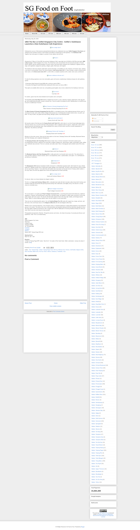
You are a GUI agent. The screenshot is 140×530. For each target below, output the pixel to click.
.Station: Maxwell (95, 341)
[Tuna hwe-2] (55, 91)
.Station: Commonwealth (97, 235)
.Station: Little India (96, 317)
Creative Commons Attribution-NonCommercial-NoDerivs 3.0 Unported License (103, 515)
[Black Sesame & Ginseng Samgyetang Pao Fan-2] (55, 106)
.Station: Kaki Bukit (96, 291)
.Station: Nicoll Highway (97, 354)
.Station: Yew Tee (95, 476)
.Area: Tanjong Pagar (33, 249)
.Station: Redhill (95, 397)
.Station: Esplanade (96, 248)
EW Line (58, 33)
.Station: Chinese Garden (97, 221)
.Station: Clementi (95, 232)
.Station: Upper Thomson (97, 469)
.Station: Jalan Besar (96, 283)
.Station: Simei (95, 415)
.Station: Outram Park (96, 368)
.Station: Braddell (95, 198)
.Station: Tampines (96, 434)
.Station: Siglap (95, 413)
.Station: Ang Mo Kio (96, 171)
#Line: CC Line (95, 144)
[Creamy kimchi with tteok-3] (55, 118)
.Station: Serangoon (96, 407)
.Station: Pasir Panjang (97, 370)
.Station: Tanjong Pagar (44, 249)
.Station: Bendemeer (96, 184)
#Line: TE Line (95, 158)
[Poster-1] (55, 57)
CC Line (43, 33)
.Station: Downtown (96, 245)
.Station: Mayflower (96, 344)
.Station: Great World (96, 267)
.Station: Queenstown (96, 391)
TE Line (82, 33)
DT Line (51, 33)
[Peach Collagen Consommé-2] (55, 188)
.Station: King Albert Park (97, 304)
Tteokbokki (59, 251)
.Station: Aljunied (95, 168)
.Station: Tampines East (97, 437)
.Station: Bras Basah (96, 200)
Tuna (64, 251)
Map (30, 242)
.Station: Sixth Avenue (96, 418)
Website (27, 230)
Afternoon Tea (61, 249)
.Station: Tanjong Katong (97, 447)
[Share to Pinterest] (53, 247)
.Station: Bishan (95, 187)
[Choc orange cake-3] (55, 174)
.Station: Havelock (95, 269)
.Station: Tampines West (97, 439)
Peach (45, 251)
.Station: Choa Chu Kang (97, 224)
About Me (34, 33)
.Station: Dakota (95, 237)
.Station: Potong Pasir (96, 381)
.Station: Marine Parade (97, 328)
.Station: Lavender (96, 314)
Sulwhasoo (54, 251)
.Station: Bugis (95, 203)
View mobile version (55, 306)
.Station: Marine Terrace (97, 330)
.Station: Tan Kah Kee (96, 442)
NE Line (66, 33)
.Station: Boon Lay (96, 192)
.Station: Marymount (96, 336)
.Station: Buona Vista (96, 214)
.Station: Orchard (95, 362)
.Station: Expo (94, 253)
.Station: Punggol (95, 386)
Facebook (27, 227)
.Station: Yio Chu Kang (97, 479)
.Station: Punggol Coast (97, 389)
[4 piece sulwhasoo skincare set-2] (55, 75)
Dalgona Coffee (79, 249)
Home (26, 33)
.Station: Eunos (95, 251)
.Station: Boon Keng (96, 190)
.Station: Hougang (95, 280)
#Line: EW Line (54, 249)
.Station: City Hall (95, 227)
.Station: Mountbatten (96, 346)
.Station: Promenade (96, 383)
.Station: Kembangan (96, 296)
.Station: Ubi (94, 466)
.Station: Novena (95, 357)
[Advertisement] (55, 333)
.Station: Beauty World (97, 176)
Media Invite (35, 251)
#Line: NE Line (95, 152)
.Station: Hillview (95, 275)
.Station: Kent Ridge (96, 299)
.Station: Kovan (95, 306)
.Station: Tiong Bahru (96, 460)
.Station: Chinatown (96, 219)
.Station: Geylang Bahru (97, 264)
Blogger (82, 526)
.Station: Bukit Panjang (97, 211)
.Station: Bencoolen (96, 182)
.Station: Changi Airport (97, 216)
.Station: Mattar (95, 338)
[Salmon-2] (55, 149)
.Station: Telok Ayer (96, 455)
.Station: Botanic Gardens (97, 195)
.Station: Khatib (95, 301)
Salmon (49, 251)
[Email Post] (44, 247)
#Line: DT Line (95, 147)
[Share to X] (50, 247)
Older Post (83, 303)
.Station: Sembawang (96, 402)
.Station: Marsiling (95, 333)
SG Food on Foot (103, 513)
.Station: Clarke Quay (96, 229)
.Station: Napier (95, 349)
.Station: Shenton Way (97, 410)
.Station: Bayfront (95, 174)
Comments (96, 121)
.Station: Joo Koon (96, 285)
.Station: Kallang (95, 293)
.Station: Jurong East (96, 288)
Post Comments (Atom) (58, 311)
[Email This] (47, 247)
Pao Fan (41, 251)
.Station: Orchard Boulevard (98, 365)
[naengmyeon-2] (55, 160)
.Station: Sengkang (96, 405)
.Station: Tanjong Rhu (96, 453)
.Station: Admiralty (95, 166)
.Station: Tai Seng (95, 431)
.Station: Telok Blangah (97, 458)
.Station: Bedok (95, 179)
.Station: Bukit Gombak (97, 208)
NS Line (74, 33)
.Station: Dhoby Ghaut (97, 240)
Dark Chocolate (28, 251)
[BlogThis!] (48, 247)
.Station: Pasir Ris (95, 373)
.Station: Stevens (95, 429)
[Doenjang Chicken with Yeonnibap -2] (55, 131)
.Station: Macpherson (96, 322)
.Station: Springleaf (96, 423)
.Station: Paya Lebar (96, 376)
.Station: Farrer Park (96, 256)
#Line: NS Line (95, 155)
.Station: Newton (95, 352)
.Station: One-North (96, 360)
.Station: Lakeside (95, 312)
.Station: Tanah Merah (97, 445)
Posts (94, 118)
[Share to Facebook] (51, 247)
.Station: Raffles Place (96, 394)
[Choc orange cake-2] (55, 47)
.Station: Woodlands (96, 471)
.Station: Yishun (95, 482)
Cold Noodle (73, 249)
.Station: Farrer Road (96, 259)
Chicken (67, 249)
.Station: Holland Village (97, 277)
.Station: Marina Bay (96, 325)
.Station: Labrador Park (97, 309)
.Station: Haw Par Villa (97, 272)
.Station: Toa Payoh (96, 463)
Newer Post (28, 303)
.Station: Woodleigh (96, 474)
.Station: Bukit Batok (96, 206)
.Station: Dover (95, 243)
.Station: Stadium (95, 426)
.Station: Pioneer (95, 378)
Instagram (27, 229)
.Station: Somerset (96, 421)
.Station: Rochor (95, 399)
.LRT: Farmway (95, 160)
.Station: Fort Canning (96, 261)
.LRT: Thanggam (95, 163)
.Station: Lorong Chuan (97, 320)
